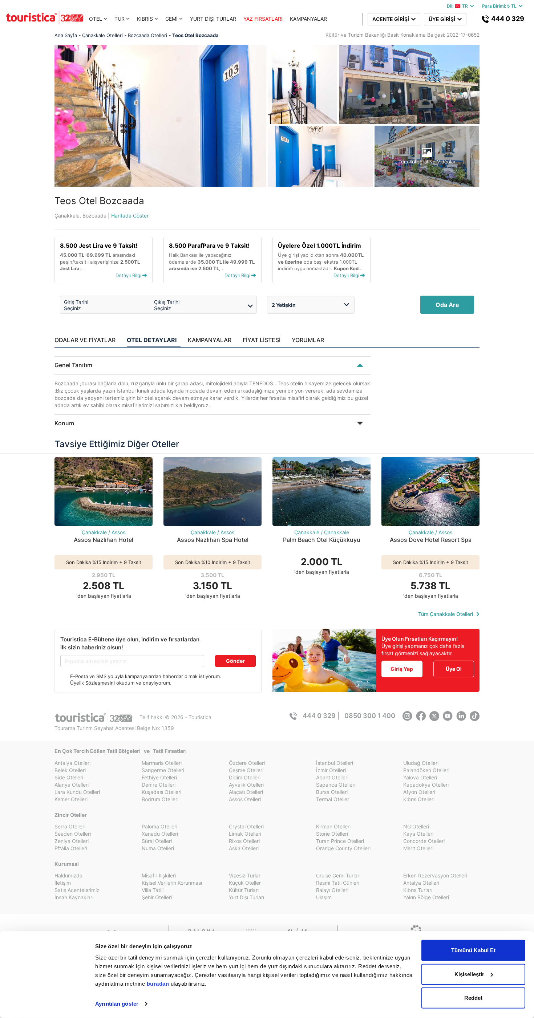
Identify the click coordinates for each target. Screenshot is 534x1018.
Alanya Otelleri (71, 785)
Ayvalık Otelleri (246, 785)
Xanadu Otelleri (160, 834)
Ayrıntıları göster (116, 1004)
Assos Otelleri (245, 799)
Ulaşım (324, 897)
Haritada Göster (130, 215)
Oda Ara (447, 304)
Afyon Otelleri (419, 792)
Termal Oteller (332, 799)
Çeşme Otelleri (246, 770)
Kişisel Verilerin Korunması (172, 883)
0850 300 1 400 (369, 715)
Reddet (473, 998)
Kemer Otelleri (71, 799)
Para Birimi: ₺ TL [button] (500, 6)
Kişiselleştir (469, 974)
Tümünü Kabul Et (473, 950)
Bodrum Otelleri (160, 799)
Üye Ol (454, 669)
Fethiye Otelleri (159, 777)
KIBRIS (145, 19)
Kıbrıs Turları (417, 890)
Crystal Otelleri (246, 826)
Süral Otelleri (157, 841)
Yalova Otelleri (420, 777)
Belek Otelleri (70, 770)
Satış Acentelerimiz (77, 890)
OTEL (95, 19)
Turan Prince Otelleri (340, 841)
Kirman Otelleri (333, 826)
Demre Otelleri (158, 785)
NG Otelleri (416, 826)
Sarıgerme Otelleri (163, 770)
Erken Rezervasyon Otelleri (435, 875)
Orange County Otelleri (343, 848)
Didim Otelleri (244, 777)
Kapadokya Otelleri (426, 785)
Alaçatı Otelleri (246, 792)
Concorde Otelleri (424, 841)
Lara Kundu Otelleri (77, 792)
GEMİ (171, 19)
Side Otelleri (68, 777)
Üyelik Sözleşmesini (92, 683)
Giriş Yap (402, 669)
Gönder (235, 661)
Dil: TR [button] (458, 6)
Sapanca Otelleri (335, 785)
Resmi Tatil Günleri (337, 883)
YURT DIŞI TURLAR (213, 19)
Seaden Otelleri (72, 834)
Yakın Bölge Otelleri (426, 897)
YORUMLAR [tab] (308, 340)
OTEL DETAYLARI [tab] (152, 340)
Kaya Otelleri (418, 834)
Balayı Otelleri (332, 890)
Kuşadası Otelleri (161, 792)
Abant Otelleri (332, 777)
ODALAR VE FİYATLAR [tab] (85, 340)
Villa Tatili (152, 890)
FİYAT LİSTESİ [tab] (261, 340)
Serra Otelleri (69, 826)
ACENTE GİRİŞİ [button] (391, 19)
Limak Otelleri (245, 834)
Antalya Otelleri (72, 763)
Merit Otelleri (418, 848)
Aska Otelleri (244, 848)
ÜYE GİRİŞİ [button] (443, 19)
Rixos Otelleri (244, 841)
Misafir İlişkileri (159, 875)
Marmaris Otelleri (162, 763)
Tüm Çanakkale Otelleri (446, 614)
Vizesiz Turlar (244, 875)
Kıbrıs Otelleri (418, 799)
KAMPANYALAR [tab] (209, 340)
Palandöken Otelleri (426, 770)
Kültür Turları (244, 890)
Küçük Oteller (245, 883)
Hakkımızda (68, 875)
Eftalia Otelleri (70, 848)
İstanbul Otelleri (334, 763)
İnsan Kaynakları (73, 897)
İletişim (62, 883)
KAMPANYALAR (308, 19)
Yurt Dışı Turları (246, 897)
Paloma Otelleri (159, 826)
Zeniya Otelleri (71, 841)
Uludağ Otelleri (420, 763)
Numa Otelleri (158, 848)
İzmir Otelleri (331, 770)
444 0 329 (507, 19)
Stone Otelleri (332, 834)
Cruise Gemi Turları (338, 875)
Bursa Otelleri (332, 792)
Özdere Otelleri (247, 763)
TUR (119, 19)
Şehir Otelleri (157, 897)
